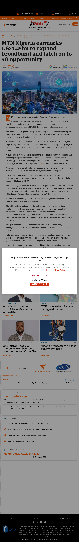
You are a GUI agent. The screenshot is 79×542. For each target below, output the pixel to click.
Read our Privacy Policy (55, 270)
